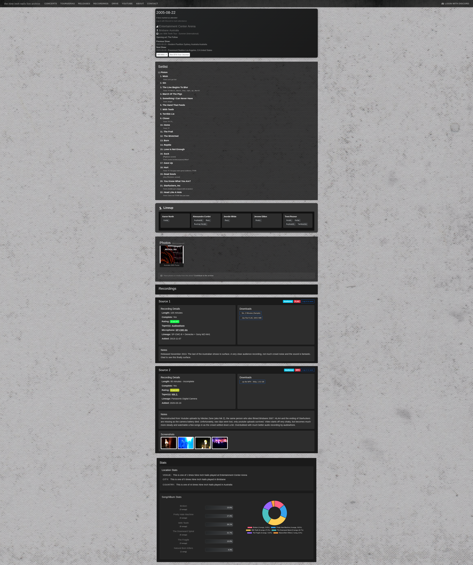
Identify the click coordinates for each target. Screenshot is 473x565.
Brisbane (164, 30)
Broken (183, 506)
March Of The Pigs (172, 94)
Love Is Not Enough (174, 149)
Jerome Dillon (260, 217)
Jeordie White (230, 217)
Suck (166, 154)
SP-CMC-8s (182, 330)
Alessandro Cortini (202, 217)
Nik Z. (175, 394)
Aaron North (168, 217)
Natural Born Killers (183, 548)
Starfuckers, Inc (172, 185)
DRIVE (115, 3)
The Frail (168, 131)
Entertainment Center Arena (177, 26)
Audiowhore (178, 326)
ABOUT (140, 3)
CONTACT (152, 3)
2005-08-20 (161, 44)
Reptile (167, 145)
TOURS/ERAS (67, 3)
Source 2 (164, 370)
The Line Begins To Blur (175, 87)
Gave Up (168, 163)
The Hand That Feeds (174, 105)
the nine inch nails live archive (22, 3)
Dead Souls (170, 174)
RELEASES (84, 3)
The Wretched (171, 136)
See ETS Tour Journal (179, 55)
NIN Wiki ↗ (162, 55)
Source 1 (164, 301)
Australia (174, 30)
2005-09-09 (161, 50)
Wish (165, 76)
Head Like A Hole (173, 192)
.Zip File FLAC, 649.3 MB (251, 318)
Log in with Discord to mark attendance (171, 21)
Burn (166, 140)
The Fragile (183, 540)
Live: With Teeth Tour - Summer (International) (179, 34)
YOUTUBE (127, 3)
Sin (164, 83)
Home (167, 125)
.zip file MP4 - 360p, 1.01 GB (253, 382)
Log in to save (307, 301)
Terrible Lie (168, 114)
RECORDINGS (100, 3)
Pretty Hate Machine (183, 514)
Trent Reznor (291, 217)
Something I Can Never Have (178, 98)
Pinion (164, 72)
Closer (166, 118)
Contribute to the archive (203, 276)
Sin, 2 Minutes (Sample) (251, 313)
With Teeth (168, 109)
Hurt (166, 167)
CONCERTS (50, 3)
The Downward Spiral (183, 531)
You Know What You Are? (177, 181)
